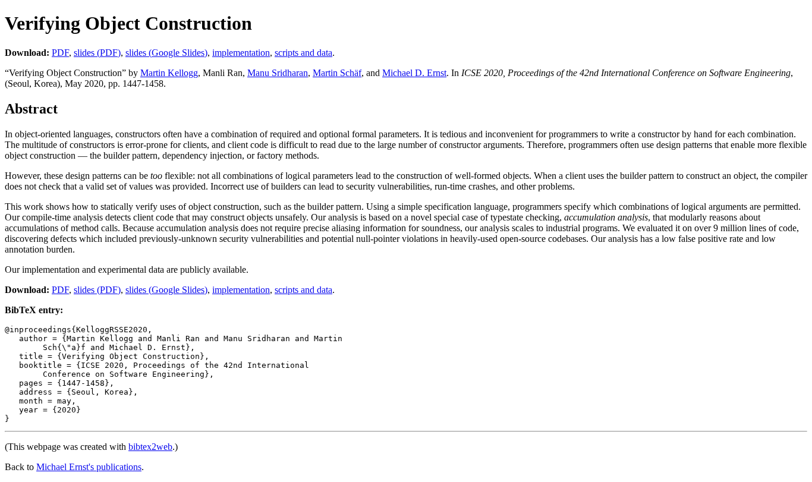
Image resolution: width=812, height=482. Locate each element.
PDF (60, 53)
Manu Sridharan (277, 73)
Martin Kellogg (169, 73)
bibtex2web (150, 447)
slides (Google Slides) (166, 53)
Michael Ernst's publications (88, 467)
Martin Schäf (337, 73)
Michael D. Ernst (414, 73)
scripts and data (303, 53)
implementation (241, 53)
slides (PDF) (97, 53)
